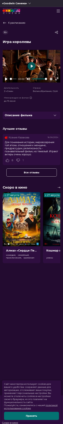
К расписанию (16, 22)
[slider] (13, 79)
